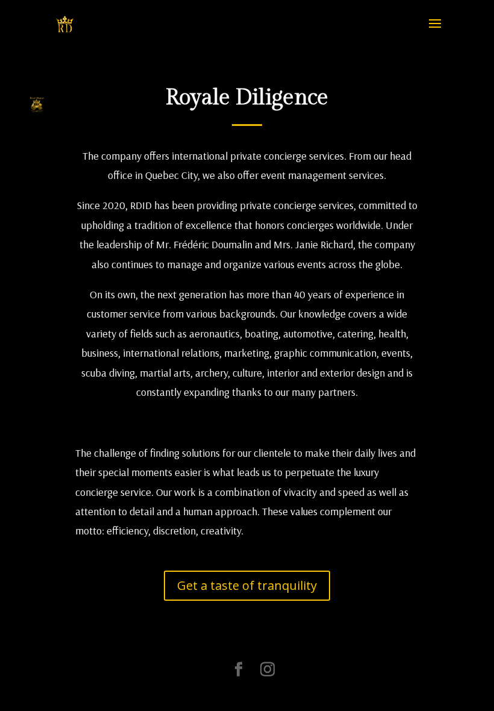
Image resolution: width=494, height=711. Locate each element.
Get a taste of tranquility (247, 585)
